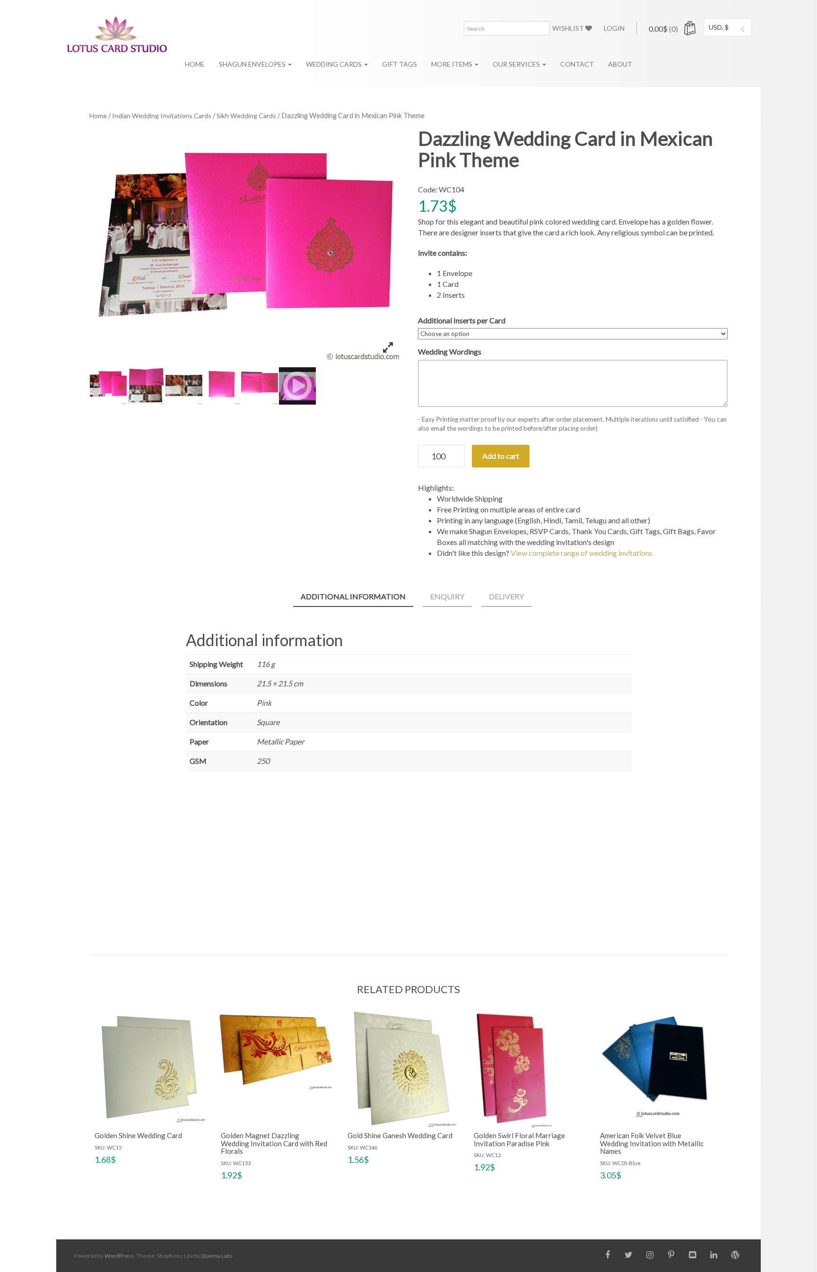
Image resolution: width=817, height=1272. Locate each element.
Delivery (506, 596)
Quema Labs (217, 1255)
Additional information (353, 596)
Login (614, 28)
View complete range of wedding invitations (581, 552)
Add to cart (500, 455)
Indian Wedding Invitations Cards (161, 116)
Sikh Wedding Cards (246, 116)
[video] (297, 386)
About (620, 64)
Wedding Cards (334, 64)
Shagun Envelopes (253, 64)
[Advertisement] (409, 860)
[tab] (353, 597)
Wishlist (568, 28)
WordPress (119, 1255)
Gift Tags (399, 64)
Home (195, 64)
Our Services (517, 64)
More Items (452, 64)
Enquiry (447, 596)
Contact (577, 64)
